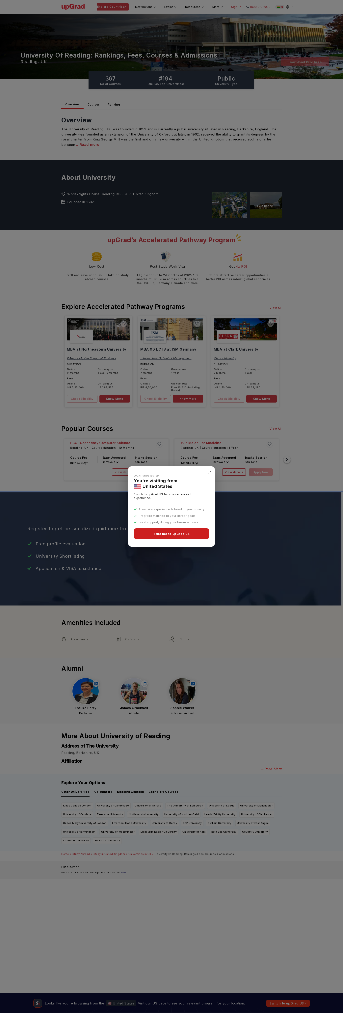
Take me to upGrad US (171, 534)
